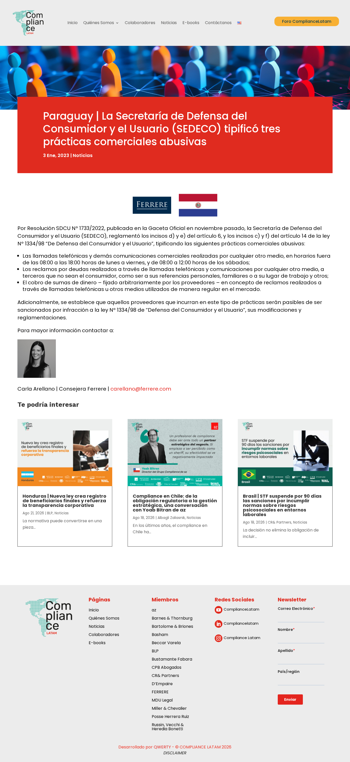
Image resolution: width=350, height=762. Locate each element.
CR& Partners (279, 522)
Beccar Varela (166, 643)
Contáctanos (218, 23)
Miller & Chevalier (169, 708)
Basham (160, 635)
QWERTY (162, 747)
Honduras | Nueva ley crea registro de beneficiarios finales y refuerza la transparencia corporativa (64, 500)
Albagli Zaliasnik (171, 517)
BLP (50, 513)
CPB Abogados (166, 667)
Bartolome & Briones (172, 626)
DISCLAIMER (175, 753)
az (154, 610)
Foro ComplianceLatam (306, 21)
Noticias (169, 23)
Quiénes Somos (98, 23)
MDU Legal (162, 700)
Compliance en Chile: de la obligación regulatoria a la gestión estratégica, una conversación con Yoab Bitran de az (175, 503)
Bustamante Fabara (172, 659)
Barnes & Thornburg (172, 618)
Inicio (72, 23)
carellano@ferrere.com (140, 388)
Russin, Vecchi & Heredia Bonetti (168, 727)
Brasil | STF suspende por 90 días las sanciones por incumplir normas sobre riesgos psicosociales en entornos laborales (282, 505)
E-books (190, 23)
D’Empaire (162, 684)
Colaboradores (140, 23)
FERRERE (160, 692)
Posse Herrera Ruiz (170, 717)
